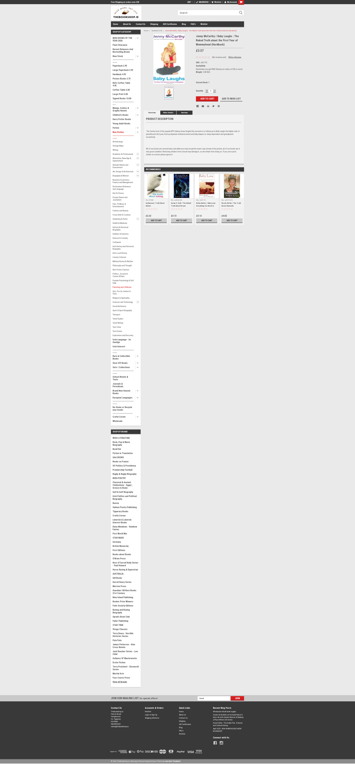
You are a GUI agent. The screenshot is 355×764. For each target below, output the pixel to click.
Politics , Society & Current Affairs (120, 275)
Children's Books (120, 115)
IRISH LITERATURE (121, 438)
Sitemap (134, 761)
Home (115, 24)
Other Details (168, 113)
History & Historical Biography (120, 228)
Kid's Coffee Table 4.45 (121, 84)
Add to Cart (156, 220)
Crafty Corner (119, 416)
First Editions (119, 550)
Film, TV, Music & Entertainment (119, 205)
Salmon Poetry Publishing (125, 507)
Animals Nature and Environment (120, 166)
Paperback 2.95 (120, 65)
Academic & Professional (123, 154)
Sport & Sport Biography (122, 310)
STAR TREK (118, 625)
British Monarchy (121, 546)
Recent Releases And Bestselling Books (123, 50)
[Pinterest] (219, 106)
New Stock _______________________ (123, 59)
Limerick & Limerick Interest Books (122, 521)
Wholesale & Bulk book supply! (224, 712)
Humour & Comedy (120, 238)
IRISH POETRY (119, 478)
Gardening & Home (120, 219)
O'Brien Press (119, 558)
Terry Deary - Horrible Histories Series (123, 634)
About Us (127, 24)
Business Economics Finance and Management (123, 181)
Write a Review (234, 57)
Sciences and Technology (123, 302)
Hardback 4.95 (119, 74)
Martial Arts (118, 673)
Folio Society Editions (123, 605)
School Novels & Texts (120, 378)
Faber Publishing (120, 621)
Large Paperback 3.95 (123, 70)
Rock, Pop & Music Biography (121, 443)
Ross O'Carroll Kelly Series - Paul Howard (125, 564)
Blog (184, 24)
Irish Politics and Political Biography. (125, 497)
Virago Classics (120, 629)
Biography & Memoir (121, 175)
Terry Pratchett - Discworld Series (126, 668)
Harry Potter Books (122, 119)
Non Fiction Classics (121, 269)
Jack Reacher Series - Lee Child (125, 652)
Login (147, 715)
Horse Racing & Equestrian (125, 569)
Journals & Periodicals (118, 385)
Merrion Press (119, 586)
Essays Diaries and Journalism (120, 198)
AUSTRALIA (118, 573)
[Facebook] (197, 106)
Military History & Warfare (123, 261)
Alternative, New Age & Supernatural (122, 159)
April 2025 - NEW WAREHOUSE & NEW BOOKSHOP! (227, 730)
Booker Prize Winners (123, 601)
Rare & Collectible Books (121, 357)
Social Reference (119, 306)
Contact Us (140, 24)
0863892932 (203, 2)
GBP (189, 2)
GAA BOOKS (118, 457)
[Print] (208, 106)
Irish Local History (120, 253)
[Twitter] (213, 106)
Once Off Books (120, 363)
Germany (117, 542)
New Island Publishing (123, 597)
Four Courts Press (121, 677)
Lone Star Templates (173, 761)
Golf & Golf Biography (123, 492)
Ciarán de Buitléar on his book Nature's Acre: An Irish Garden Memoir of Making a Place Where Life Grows (228, 717)
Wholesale (117, 421)
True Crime (117, 327)
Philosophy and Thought (122, 265)
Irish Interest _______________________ (123, 349)
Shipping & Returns (152, 718)
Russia (116, 503)
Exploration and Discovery (123, 335)
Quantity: (199, 91)
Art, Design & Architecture (123, 171)
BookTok (117, 449)
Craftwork (117, 242)
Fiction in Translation (123, 453)
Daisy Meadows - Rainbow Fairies (125, 528)
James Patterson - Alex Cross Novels (124, 646)
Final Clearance (120, 45)
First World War (120, 533)
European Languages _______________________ (123, 400)
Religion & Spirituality (121, 298)
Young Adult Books (121, 123)
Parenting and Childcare (122, 287)
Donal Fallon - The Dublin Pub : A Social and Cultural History (227, 724)
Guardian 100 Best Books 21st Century (124, 592)
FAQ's (193, 24)
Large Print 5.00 (120, 94)
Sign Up (154, 715)
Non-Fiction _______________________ (123, 135)
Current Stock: (202, 82)
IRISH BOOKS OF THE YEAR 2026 (122, 39)
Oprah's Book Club (121, 616)
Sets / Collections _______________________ (123, 370)
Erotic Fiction (119, 662)
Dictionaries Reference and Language (122, 187)
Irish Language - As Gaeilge (122, 341)
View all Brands (120, 682)
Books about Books (122, 554)
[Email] (203, 106)
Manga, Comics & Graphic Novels (121, 109)
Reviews (184, 113)
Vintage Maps (118, 146)
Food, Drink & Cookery (121, 215)
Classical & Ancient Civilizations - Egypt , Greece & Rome (123, 485)
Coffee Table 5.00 (121, 90)
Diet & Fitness (118, 193)
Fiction (116, 128)
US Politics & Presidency (124, 465)
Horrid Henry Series (122, 582)
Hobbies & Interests (121, 234)
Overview (152, 113)
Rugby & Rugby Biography (124, 474)
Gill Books (117, 578)
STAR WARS (118, 537)
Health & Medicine (120, 223)
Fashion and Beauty (120, 210)
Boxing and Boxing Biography (121, 611)
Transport (116, 314)
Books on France (121, 461)
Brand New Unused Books (121, 392)
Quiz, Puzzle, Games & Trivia (122, 292)
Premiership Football (122, 470)
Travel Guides (118, 318)
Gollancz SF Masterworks (125, 658)
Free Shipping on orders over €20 (125, 2)
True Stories (117, 331)
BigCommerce (151, 761)
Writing (115, 150)
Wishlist (217, 2)
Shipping (154, 24)
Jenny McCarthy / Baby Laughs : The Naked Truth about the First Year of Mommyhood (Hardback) (201, 31)
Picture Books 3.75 (121, 78)
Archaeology (118, 141)
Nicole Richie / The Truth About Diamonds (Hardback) (231, 206)
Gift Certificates (170, 24)
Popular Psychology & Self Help (123, 281)
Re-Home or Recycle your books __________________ (123, 410)
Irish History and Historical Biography (123, 247)
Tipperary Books (120, 511)
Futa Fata (117, 640)
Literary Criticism (119, 257)
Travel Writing (118, 323)
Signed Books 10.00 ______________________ (123, 101)
